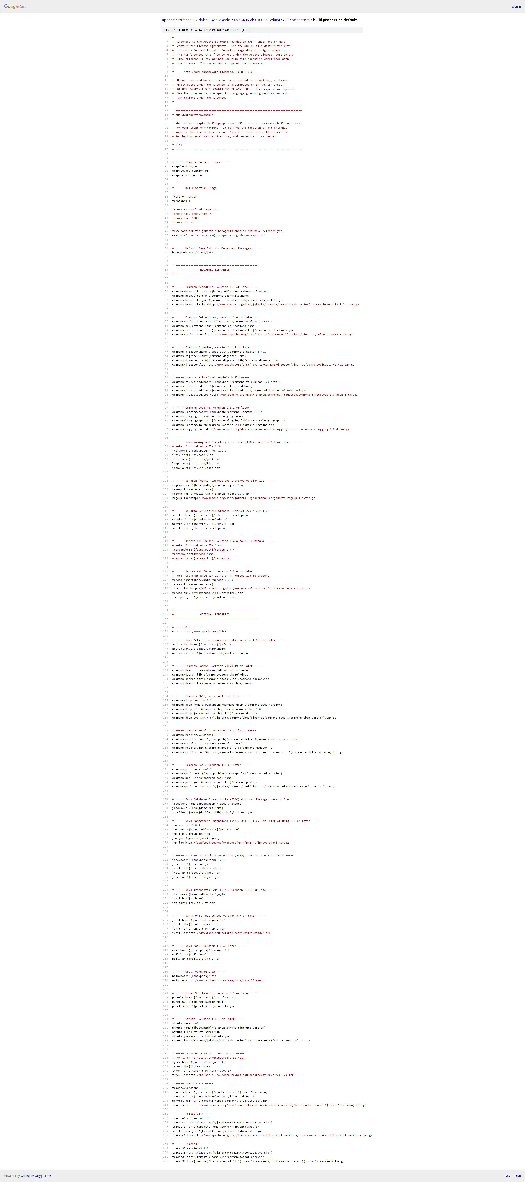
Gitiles (25, 1176)
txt (507, 1175)
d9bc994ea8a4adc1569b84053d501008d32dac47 (240, 19)
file (246, 30)
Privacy (36, 1176)
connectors (300, 19)
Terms (47, 1176)
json (517, 1175)
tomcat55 (186, 19)
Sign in (516, 6)
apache (168, 19)
